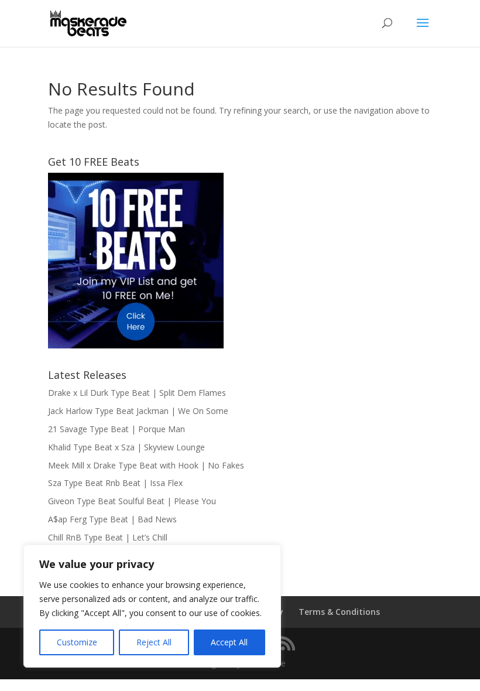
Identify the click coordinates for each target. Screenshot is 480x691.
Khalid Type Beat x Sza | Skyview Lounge (126, 447)
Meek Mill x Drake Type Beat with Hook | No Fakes (146, 465)
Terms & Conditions (339, 611)
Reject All (154, 642)
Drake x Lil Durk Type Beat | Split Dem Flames (137, 392)
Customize (77, 642)
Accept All (229, 642)
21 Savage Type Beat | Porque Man (116, 429)
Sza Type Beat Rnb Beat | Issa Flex (115, 482)
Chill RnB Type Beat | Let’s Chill (107, 537)
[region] (152, 606)
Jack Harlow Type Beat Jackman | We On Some (138, 410)
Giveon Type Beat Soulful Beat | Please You (132, 501)
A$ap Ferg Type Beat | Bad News (112, 519)
